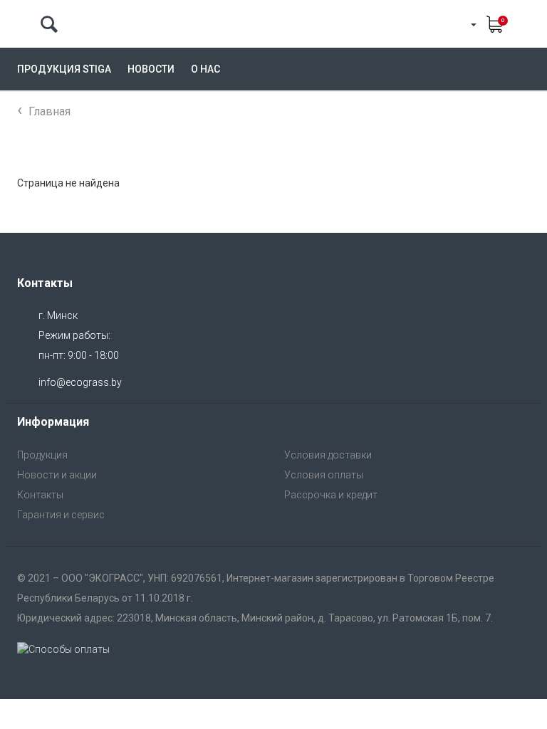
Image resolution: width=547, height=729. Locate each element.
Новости (150, 69)
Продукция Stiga (64, 69)
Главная (49, 111)
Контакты (40, 494)
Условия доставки (328, 455)
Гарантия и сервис (61, 514)
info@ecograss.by (80, 382)
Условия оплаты (323, 475)
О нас (205, 69)
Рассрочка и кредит (330, 494)
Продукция (42, 455)
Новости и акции (57, 475)
